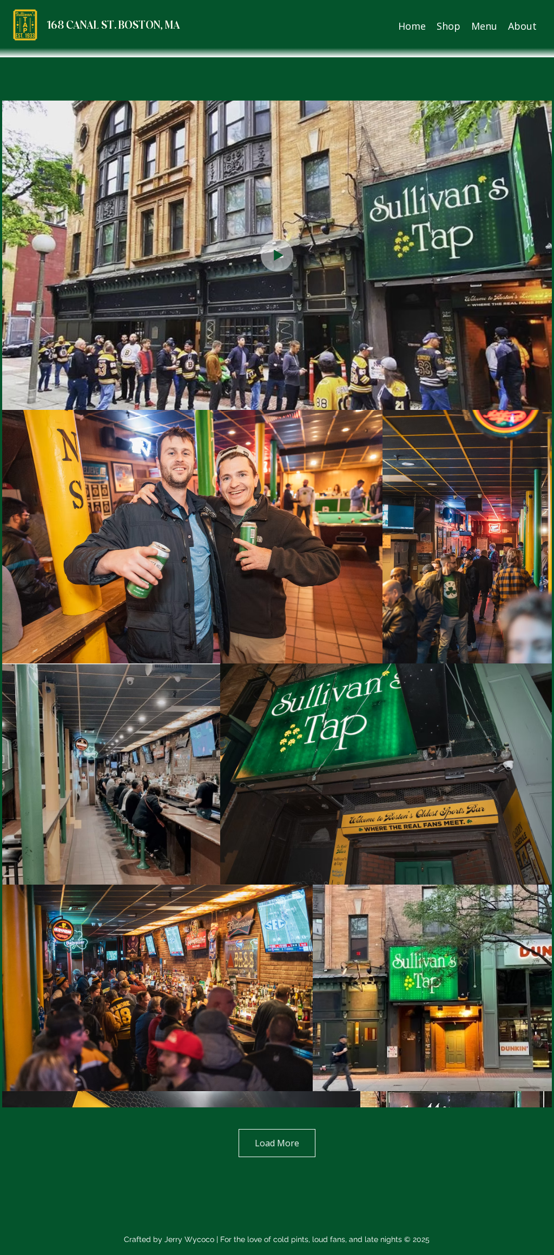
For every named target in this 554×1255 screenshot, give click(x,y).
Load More (277, 1143)
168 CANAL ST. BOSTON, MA (113, 26)
